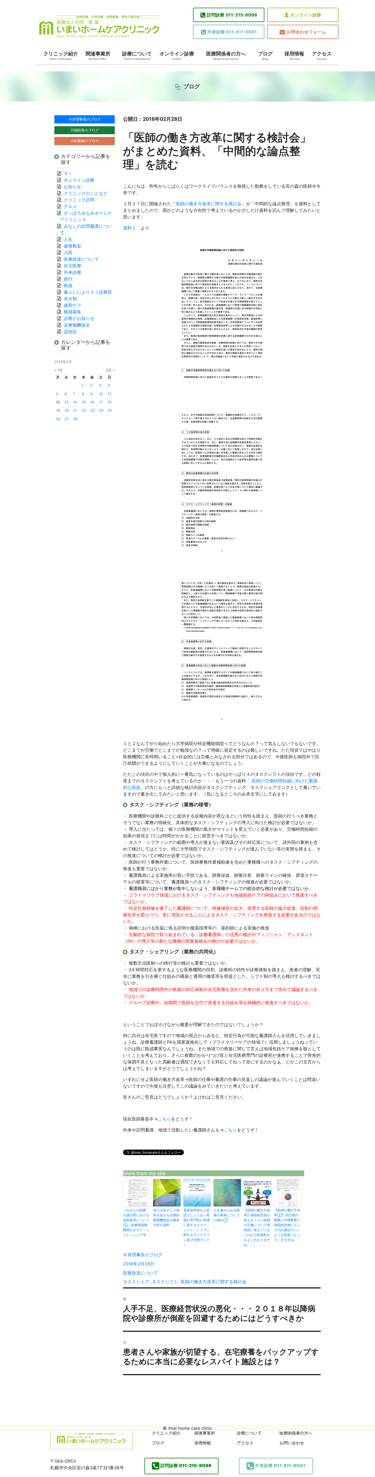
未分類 (70, 298)
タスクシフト (165, 1281)
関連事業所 (98, 55)
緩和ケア (75, 305)
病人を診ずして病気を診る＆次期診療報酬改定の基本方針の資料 (166, 1217)
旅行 (68, 279)
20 (67, 410)
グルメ (70, 206)
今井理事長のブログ (143, 1254)
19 (58, 410)
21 (75, 410)
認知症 (70, 331)
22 (84, 410)
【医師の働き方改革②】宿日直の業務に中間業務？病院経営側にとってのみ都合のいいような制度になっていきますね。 (287, 1225)
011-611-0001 (232, 32)
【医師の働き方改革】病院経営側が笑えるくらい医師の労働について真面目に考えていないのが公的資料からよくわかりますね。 (257, 1227)
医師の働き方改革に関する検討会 (209, 203)
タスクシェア (136, 1281)
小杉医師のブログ (84, 141)
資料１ (129, 228)
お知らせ (72, 186)
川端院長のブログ (84, 130)
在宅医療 (72, 265)
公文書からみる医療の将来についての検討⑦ (227, 1215)
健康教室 (72, 246)
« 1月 (58, 370)
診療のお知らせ (79, 318)
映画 (68, 285)
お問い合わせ (291, 1442)
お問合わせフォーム (306, 32)
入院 (68, 252)
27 (67, 419)
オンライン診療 (305, 15)
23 (92, 410)
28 (75, 419)
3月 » (110, 370)
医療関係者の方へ (226, 55)
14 (75, 402)
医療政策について (140, 1273)
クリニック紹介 (60, 55)
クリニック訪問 (79, 200)
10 (101, 394)
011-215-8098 (232, 15)
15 (84, 402)
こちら (164, 1119)
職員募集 (72, 312)
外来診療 (72, 272)
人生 (68, 239)
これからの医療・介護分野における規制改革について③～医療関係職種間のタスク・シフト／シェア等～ (136, 1222)
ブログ (265, 55)
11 (109, 394)
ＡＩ (68, 173)
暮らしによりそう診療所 (88, 292)
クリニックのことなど (86, 193)
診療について (137, 55)
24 (101, 410)
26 (58, 419)
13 (66, 402)
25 (110, 410)
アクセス (322, 55)
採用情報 (294, 55)
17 (101, 402)
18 (109, 402)
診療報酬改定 (77, 325)
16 (92, 402)
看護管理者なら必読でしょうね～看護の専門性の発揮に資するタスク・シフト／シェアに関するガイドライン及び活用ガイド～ (196, 1227)
